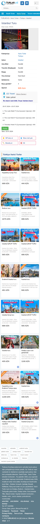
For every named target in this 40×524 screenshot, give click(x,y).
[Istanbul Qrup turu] (10, 302)
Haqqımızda (29, 513)
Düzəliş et (8, 143)
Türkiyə (22, 18)
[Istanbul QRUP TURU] (10, 231)
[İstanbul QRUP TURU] (29, 195)
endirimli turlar (23, 448)
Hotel (12, 111)
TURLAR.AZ (5, 18)
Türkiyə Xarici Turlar (12, 154)
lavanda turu (28, 451)
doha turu (4, 455)
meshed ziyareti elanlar (8, 461)
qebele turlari (5, 451)
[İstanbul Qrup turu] (29, 409)
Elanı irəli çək (28, 138)
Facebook (14, 511)
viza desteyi (25, 501)
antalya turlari (17, 451)
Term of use (18, 513)
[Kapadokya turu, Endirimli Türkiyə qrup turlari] (10, 373)
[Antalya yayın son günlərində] (29, 337)
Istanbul (28, 18)
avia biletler (14, 501)
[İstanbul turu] (29, 160)
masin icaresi (24, 455)
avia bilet (5, 501)
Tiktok (22, 511)
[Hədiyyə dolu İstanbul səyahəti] (10, 409)
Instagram (5, 511)
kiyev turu (14, 455)
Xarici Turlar (14, 18)
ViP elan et (9, 138)
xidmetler (13, 448)
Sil (24, 143)
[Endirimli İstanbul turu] (10, 266)
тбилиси (24, 458)
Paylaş (5, 128)
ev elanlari (15, 458)
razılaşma (5, 516)
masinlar (3, 448)
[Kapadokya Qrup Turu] (10, 160)
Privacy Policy (7, 513)
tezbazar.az (4, 458)
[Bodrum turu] (10, 195)
